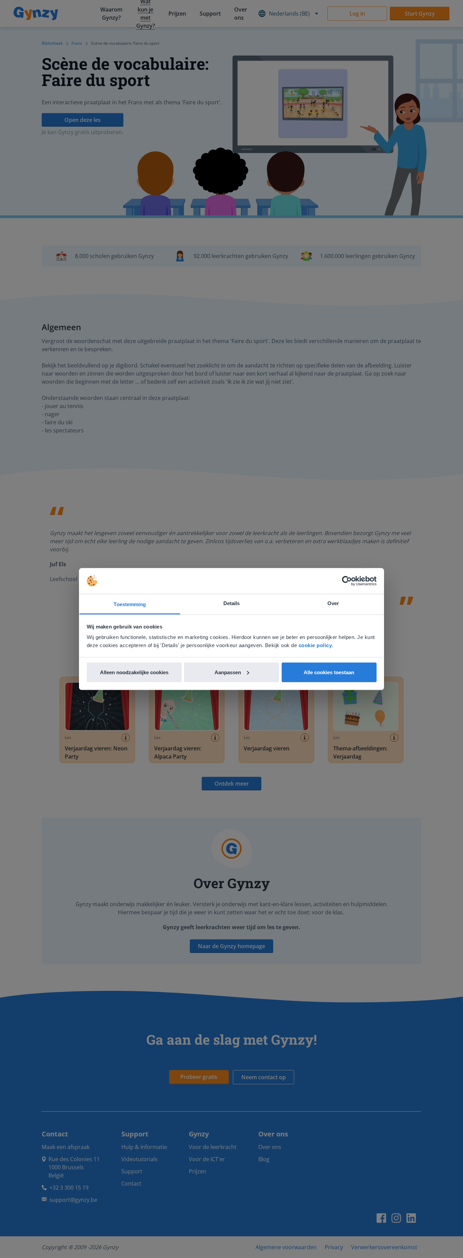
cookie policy (315, 645)
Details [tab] (231, 603)
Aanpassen (228, 672)
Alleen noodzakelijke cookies (134, 672)
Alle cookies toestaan (329, 672)
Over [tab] (333, 603)
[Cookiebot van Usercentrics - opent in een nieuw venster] (347, 581)
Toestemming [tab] (130, 604)
